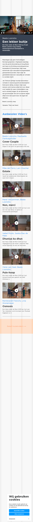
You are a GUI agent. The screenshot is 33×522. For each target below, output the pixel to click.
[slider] (11, 33)
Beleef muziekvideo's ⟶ (16, 326)
